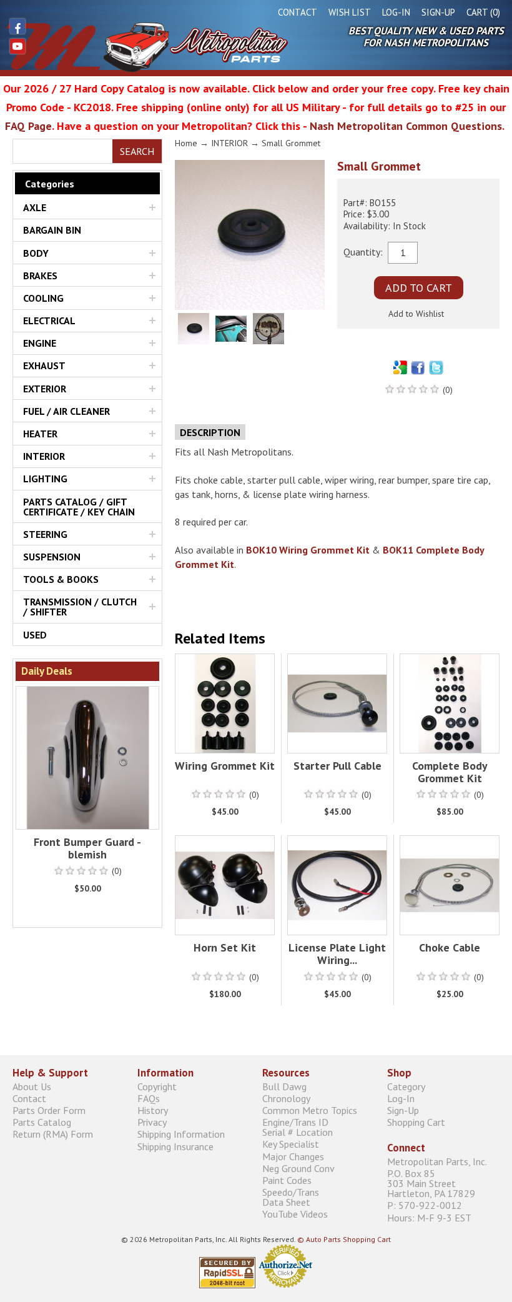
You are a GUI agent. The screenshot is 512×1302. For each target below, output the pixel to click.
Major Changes (293, 1156)
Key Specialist (290, 1144)
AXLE (34, 207)
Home (186, 143)
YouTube (17, 46)
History (152, 1110)
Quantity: (363, 251)
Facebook (17, 26)
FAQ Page (28, 126)
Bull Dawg (284, 1086)
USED (35, 635)
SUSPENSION (52, 556)
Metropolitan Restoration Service (147, 46)
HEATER (40, 433)
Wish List (349, 12)
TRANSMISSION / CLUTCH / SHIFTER (80, 606)
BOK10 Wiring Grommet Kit (308, 550)
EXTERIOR (44, 388)
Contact (297, 12)
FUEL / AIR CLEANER (66, 411)
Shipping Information (181, 1134)
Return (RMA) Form (52, 1134)
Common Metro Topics (309, 1110)
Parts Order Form (49, 1110)
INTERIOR (44, 456)
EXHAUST (44, 365)
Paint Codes (287, 1180)
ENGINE (39, 343)
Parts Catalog (41, 1122)
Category (406, 1086)
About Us (31, 1086)
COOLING (43, 298)
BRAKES (40, 275)
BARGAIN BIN (52, 230)
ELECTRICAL (49, 320)
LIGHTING (45, 478)
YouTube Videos (295, 1214)
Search (137, 151)
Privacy (152, 1122)
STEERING (45, 534)
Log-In (396, 12)
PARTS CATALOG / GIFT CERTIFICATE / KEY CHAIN (79, 506)
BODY (36, 253)
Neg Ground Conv (298, 1168)
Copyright (157, 1086)
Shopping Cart (416, 1122)
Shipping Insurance (175, 1146)
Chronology (286, 1098)
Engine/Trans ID (297, 1127)
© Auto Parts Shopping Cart (344, 1239)
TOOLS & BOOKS (61, 579)
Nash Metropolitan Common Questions (406, 126)
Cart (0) (483, 12)
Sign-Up (438, 12)
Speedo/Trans (290, 1197)
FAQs (148, 1098)
